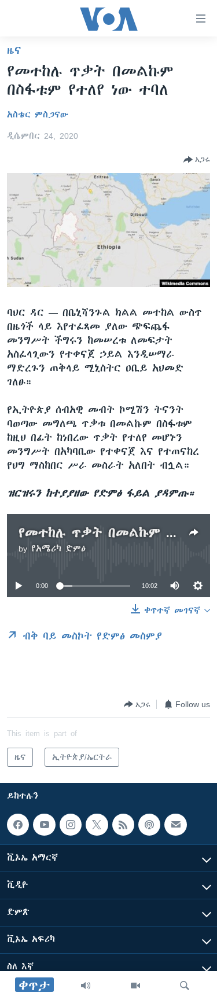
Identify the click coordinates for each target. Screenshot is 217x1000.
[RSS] (123, 825)
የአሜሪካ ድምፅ (58, 548)
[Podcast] (149, 825)
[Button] (196, 160)
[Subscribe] (175, 825)
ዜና (14, 50)
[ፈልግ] (184, 985)
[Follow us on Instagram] (71, 825)
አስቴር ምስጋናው (37, 114)
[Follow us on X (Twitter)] (97, 825)
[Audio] (85, 985)
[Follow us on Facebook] (18, 825)
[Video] (135, 985)
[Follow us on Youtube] (44, 825)
